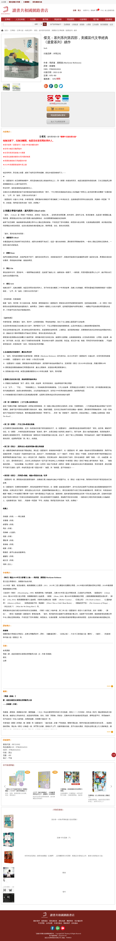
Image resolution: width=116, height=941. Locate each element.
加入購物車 (59, 109)
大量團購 (26, 2)
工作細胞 (95, 24)
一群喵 (88, 24)
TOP (113, 755)
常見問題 (41, 923)
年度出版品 (58, 923)
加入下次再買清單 (58, 122)
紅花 (111, 24)
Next (111, 786)
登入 (79, 10)
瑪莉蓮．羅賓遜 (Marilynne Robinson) (65, 63)
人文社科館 (20, 19)
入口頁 (3, 2)
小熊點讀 (75, 24)
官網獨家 (67, 24)
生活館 (33, 19)
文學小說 (20, 30)
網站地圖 (62, 921)
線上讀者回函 (109, 10)
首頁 (6, 30)
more (109, 686)
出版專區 (83, 19)
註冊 (74, 10)
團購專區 (70, 921)
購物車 (93, 10)
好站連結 (74, 923)
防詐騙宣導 (79, 921)
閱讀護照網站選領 (58, 115)
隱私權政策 (53, 921)
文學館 (7, 19)
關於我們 (36, 921)
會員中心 (86, 10)
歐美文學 (28, 30)
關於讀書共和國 (14, 2)
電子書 (96, 19)
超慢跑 (82, 24)
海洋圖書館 (104, 24)
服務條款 (44, 921)
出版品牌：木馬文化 (52, 53)
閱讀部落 (58, 19)
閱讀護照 (70, 19)
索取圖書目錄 (37, 2)
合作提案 (49, 923)
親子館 (45, 19)
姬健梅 (52, 66)
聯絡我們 (67, 923)
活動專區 (108, 19)
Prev (5, 786)
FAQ (102, 10)
